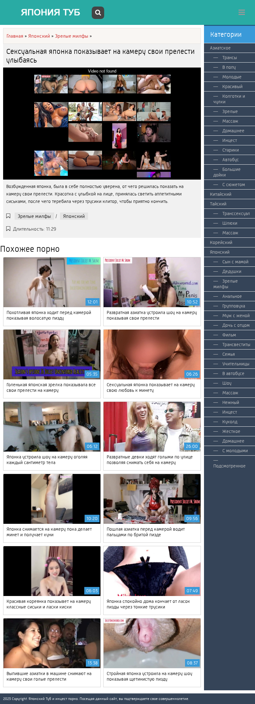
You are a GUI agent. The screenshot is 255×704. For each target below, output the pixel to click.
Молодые (232, 77)
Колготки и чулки (229, 99)
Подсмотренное (229, 466)
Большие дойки (227, 172)
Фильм (229, 335)
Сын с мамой (235, 262)
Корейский (221, 242)
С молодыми (235, 450)
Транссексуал (236, 213)
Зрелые (230, 111)
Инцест (229, 140)
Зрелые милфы (34, 216)
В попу (229, 67)
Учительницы (235, 364)
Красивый (232, 86)
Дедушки (231, 271)
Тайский (218, 204)
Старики (230, 150)
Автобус (230, 159)
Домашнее (233, 131)
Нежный (230, 402)
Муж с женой (236, 315)
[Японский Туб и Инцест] (47, 12)
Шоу (226, 383)
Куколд (229, 422)
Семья (228, 354)
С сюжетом (233, 184)
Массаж (230, 121)
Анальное (232, 296)
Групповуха (233, 306)
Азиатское (220, 48)
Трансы (229, 57)
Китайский (220, 194)
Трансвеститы (236, 344)
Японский (74, 216)
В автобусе (233, 373)
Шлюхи (229, 223)
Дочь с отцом (236, 325)
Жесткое (231, 431)
